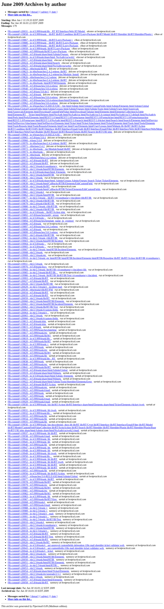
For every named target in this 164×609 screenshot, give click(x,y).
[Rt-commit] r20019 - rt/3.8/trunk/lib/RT (28, 533)
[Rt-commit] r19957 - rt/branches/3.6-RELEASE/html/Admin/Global (43, 476)
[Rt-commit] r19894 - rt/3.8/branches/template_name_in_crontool (41, 220)
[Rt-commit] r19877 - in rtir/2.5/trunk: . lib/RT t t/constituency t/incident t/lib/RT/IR (50, 198)
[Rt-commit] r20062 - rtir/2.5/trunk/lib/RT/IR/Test (33, 307)
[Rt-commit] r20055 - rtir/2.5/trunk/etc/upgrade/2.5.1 (34, 574)
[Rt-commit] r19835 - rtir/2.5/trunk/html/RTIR (31, 175)
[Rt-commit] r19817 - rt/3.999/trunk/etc (28, 332)
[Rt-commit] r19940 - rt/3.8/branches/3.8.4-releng (33, 88)
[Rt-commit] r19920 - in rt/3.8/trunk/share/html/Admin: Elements (41, 376)
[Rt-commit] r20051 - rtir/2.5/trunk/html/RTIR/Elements (36, 562)
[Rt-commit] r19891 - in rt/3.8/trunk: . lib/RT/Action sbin (37, 212)
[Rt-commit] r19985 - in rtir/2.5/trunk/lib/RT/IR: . (33, 272)
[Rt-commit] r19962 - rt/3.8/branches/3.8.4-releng (33, 103)
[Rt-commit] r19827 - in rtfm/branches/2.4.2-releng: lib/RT (37, 80)
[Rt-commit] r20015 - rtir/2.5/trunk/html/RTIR (31, 528)
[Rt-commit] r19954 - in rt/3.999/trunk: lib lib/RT (33, 467)
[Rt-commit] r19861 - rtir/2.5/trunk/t (26, 192)
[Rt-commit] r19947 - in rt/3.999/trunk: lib (29, 447)
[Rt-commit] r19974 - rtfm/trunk (24, 154)
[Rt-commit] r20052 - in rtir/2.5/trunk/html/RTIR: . (33, 565)
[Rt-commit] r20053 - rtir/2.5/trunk (25, 568)
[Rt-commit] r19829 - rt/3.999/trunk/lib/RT (29, 353)
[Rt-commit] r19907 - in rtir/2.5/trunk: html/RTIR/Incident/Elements (42, 249)
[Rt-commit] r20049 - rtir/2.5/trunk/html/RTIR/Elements (36, 556)
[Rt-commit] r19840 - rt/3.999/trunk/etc (28, 364)
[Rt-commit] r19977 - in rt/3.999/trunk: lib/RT (31, 479)
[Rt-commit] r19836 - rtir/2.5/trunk (25, 177)
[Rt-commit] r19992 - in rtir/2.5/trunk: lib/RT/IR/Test (35, 519)
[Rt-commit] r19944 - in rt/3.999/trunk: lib (29, 439)
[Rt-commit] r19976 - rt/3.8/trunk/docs (27, 266)
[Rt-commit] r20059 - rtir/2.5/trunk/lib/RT (29, 298)
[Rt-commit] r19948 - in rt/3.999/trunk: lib (29, 450)
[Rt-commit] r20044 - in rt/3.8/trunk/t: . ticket (31, 551)
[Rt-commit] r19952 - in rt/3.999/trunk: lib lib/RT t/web (36, 462)
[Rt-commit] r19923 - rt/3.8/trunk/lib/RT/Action (32, 384)
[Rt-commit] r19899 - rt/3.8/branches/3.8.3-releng (33, 232)
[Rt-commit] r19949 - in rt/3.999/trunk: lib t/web (32, 453)
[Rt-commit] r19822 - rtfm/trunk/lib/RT (28, 68)
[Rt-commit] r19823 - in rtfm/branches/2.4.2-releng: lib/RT (37, 71)
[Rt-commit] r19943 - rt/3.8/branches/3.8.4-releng (33, 97)
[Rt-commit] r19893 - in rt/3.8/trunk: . (27, 218)
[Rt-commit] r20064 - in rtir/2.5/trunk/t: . (28, 312)
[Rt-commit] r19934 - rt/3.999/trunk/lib (28, 419)
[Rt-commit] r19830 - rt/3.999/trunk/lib (28, 355)
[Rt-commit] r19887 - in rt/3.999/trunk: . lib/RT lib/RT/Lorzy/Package (43, 45)
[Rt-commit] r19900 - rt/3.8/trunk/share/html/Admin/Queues (38, 54)
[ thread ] (34, 12)
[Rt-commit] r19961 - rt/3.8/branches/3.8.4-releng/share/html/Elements (43, 100)
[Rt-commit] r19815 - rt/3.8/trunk (25, 327)
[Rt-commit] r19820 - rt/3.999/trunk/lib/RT (29, 341)
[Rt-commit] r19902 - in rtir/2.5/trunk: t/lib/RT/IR (33, 238)
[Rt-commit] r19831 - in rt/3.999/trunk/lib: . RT (32, 358)
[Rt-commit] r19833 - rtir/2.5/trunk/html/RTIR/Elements (36, 169)
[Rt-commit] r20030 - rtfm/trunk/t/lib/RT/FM (30, 289)
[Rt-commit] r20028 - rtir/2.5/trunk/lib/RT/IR (30, 284)
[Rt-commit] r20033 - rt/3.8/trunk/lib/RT (28, 163)
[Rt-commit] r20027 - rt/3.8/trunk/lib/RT (28, 281)
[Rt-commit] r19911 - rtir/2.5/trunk (25, 264)
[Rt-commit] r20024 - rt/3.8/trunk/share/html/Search (34, 63)
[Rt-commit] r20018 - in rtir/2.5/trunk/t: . (28, 531)
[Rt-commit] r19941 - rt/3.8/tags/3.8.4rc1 (28, 91)
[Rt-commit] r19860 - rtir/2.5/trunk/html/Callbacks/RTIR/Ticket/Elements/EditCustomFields (54, 189)
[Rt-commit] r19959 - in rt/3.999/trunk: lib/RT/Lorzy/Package (39, 48)
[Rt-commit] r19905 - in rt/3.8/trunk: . (27, 246)
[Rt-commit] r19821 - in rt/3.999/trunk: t (28, 344)
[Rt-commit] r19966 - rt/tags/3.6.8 (25, 140)
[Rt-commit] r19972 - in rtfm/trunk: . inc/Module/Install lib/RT (39, 149)
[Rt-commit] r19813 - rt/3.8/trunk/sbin (27, 321)
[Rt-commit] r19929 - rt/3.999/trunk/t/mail (29, 401)
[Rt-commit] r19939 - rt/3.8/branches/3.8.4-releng (33, 86)
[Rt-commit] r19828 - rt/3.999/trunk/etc (28, 350)
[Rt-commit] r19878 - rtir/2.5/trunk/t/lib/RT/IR (31, 200)
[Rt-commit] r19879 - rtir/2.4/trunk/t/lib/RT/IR (31, 203)
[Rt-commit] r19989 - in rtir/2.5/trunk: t (28, 510)
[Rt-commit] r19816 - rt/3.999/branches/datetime (32, 330)
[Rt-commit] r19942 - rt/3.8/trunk (25, 94)
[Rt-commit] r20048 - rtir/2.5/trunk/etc (27, 554)
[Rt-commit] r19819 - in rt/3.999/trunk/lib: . (30, 338)
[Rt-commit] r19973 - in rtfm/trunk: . (26, 152)
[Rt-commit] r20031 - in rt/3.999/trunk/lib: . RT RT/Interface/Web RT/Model (47, 31)
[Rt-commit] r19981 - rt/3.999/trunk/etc (28, 490)
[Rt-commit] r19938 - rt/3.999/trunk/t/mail (29, 436)
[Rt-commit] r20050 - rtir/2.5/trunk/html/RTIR (31, 559)
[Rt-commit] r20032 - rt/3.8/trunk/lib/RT (28, 160)
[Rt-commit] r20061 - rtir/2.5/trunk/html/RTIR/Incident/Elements (41, 304)
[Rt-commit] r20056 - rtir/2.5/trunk (25, 577)
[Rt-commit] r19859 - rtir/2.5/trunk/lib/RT (29, 186)
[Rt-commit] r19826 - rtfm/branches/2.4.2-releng (32, 77)
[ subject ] (45, 12)
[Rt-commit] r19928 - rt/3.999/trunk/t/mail (29, 398)
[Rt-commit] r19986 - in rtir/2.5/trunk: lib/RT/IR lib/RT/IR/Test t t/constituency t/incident (53, 275)
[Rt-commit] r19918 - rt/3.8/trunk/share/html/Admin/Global (38, 370)
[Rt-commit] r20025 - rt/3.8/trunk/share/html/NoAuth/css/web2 (40, 65)
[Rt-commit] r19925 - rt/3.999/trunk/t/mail (29, 390)
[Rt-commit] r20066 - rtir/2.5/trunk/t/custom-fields (33, 318)
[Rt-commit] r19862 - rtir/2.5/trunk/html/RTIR (31, 195)
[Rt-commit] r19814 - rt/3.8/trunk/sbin (27, 324)
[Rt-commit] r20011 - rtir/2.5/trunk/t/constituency (33, 525)
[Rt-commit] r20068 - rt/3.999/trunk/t (27, 502)
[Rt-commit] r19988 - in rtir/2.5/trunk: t (28, 508)
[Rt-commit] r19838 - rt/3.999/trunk (26, 361)
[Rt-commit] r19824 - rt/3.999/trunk (26, 347)
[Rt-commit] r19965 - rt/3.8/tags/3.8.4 (27, 137)
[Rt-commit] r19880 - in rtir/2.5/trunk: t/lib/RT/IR (33, 206)
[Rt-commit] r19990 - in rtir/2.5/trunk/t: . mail (31, 513)
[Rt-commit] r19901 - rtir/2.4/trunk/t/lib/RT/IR (31, 235)
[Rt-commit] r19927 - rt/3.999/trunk (26, 396)
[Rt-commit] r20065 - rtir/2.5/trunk (25, 315)
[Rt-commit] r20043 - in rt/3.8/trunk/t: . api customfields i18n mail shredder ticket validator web (56, 548)
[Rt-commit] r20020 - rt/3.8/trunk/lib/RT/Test (31, 536)
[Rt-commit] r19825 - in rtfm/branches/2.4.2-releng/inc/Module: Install (43, 74)
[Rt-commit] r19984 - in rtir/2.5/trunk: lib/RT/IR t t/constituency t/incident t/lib (47, 269)
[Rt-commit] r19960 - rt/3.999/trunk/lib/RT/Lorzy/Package (37, 51)
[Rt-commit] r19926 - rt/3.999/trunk (26, 393)
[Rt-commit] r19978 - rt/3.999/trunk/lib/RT (29, 482)
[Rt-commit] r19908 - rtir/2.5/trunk (25, 252)
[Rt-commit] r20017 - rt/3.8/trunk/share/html (30, 60)
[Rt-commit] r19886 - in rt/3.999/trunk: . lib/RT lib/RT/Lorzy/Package (43, 42)
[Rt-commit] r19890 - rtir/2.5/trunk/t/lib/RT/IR (31, 209)
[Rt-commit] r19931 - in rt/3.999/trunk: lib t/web (32, 410)
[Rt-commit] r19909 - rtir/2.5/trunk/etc (27, 255)
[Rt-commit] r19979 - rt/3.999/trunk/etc (28, 485)
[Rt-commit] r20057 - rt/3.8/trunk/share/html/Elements (35, 579)
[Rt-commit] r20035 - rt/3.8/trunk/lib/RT (28, 295)
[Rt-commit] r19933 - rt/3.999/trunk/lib (28, 416)
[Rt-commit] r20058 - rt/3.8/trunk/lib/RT (28, 582)
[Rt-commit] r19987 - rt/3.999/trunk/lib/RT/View (32, 499)
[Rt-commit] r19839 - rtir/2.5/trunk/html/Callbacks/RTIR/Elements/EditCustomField (50, 183)
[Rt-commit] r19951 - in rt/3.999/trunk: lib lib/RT (33, 459)
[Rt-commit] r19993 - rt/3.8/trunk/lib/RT (28, 278)
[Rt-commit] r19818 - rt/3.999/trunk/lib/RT (29, 335)
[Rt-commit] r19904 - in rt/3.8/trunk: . (27, 243)
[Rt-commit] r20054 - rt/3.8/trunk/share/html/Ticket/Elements (39, 571)
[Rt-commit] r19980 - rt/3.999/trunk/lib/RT (29, 487)
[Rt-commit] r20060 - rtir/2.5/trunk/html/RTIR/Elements (36, 301)
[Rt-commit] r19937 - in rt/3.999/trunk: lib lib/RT (33, 433)
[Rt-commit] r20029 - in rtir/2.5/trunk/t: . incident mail (35, 287)
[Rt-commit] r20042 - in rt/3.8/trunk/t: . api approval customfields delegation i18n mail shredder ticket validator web (66, 545)
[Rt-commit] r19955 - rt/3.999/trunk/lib (28, 470)
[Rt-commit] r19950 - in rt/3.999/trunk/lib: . (30, 456)
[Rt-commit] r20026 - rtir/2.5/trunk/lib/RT (29, 542)
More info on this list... (20, 14)
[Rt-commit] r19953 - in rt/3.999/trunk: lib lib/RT (33, 465)
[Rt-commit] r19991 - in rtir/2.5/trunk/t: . (28, 516)
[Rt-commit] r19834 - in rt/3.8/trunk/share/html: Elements (37, 172)
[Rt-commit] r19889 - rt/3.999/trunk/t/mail (29, 505)
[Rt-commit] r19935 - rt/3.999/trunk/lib (28, 421)
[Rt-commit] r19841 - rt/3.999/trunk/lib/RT (29, 367)
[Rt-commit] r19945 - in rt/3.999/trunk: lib (29, 442)
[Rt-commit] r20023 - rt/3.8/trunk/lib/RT (28, 539)
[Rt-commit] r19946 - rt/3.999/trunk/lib (28, 444)
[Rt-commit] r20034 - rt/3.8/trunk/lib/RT (28, 292)
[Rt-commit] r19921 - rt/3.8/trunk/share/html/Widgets (35, 378)
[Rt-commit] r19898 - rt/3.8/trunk (25, 229)
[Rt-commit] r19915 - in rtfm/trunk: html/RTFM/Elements (37, 83)
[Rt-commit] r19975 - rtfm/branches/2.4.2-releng (32, 157)
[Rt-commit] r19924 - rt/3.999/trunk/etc (28, 387)
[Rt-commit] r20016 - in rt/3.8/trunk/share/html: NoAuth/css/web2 (41, 57)
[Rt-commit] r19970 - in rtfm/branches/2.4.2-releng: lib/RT (37, 143)
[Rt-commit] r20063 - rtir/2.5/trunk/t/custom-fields (33, 309)
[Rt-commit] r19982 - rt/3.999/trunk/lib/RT (29, 493)
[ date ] (53, 12)
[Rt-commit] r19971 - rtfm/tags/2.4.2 (26, 146)
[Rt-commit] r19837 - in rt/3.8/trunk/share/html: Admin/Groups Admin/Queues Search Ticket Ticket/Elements (63, 180)
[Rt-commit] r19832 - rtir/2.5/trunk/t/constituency (33, 166)
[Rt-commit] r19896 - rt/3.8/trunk (25, 223)
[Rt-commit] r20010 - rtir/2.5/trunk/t (26, 522)
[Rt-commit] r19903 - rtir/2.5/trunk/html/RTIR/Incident (36, 241)
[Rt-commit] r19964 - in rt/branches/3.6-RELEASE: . (35, 134)
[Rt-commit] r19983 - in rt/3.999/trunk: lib (29, 496)
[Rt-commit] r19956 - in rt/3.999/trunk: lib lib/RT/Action (36, 473)
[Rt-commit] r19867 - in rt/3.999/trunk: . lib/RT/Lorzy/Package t (40, 40)
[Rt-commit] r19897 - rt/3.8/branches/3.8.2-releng (33, 226)
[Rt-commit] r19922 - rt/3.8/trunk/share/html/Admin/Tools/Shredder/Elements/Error (50, 381)
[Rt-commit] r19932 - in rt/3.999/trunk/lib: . (30, 413)
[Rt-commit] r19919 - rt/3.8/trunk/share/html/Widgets (35, 373)
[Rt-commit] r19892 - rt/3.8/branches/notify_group (33, 215)
